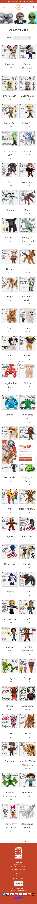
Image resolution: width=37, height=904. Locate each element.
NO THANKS (25, 459)
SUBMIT (25, 457)
